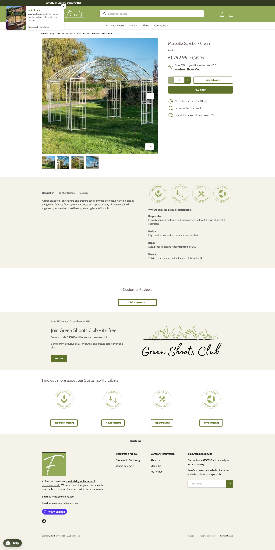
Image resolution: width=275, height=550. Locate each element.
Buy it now (200, 89)
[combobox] (152, 13)
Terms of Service (226, 536)
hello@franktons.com (63, 496)
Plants (146, 25)
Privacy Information (207, 536)
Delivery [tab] (83, 192)
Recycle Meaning (211, 422)
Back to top (135, 440)
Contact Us (160, 25)
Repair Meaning (162, 422)
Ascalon (171, 50)
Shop (132, 25)
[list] (100, 96)
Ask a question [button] (137, 302)
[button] (231, 14)
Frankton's (76, 536)
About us (155, 460)
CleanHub (156, 465)
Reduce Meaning (113, 422)
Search (191, 536)
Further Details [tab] (67, 192)
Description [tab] (48, 192)
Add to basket (213, 80)
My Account (157, 471)
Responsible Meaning (64, 422)
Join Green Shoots (115, 25)
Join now (59, 358)
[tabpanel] (90, 204)
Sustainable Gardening (128, 460)
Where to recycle (125, 465)
